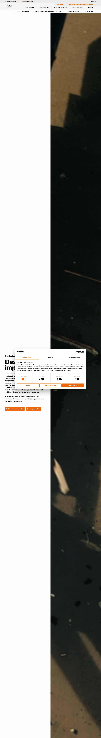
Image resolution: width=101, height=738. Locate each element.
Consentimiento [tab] (26, 357)
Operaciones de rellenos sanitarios (81, 4)
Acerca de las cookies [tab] (74, 357)
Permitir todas (73, 385)
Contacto (90, 7)
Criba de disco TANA (73, 11)
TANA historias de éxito (60, 7)
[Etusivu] (9, 6)
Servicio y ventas (44, 7)
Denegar (27, 385)
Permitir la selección (50, 385)
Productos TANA (30, 7)
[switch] (41, 379)
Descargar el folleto (33, 409)
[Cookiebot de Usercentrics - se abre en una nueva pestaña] (77, 352)
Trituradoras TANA (23, 11)
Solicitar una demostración (14, 409)
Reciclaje (60, 4)
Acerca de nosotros (77, 7)
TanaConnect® (89, 11)
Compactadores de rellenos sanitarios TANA (48, 11)
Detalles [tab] (50, 357)
